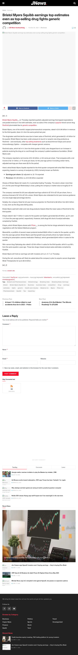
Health (4, 628)
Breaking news (45, 282)
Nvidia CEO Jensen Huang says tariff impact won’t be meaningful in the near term (37, 496)
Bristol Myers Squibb (9, 120)
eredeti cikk (11, 271)
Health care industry (31, 288)
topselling (31, 291)
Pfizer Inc (60, 288)
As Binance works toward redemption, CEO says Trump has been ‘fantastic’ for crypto (39, 480)
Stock (29, 625)
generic (20, 288)
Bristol (5, 285)
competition (52, 285)
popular (58, 122)
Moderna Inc (45, 288)
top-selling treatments (33, 141)
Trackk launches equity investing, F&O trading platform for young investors (27, 558)
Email (5, 359)
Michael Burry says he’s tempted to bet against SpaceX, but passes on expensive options (40, 581)
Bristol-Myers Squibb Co (18, 285)
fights (14, 288)
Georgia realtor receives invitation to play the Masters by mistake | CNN (34, 472)
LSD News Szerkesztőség (17, 28)
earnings (66, 285)
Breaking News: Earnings (60, 282)
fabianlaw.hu (48, 277)
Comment (6, 324)
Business (9, 10)
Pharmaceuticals (8, 291)
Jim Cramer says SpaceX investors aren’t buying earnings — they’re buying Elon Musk (39, 565)
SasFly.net (14, 277)
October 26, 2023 (33, 28)
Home (4, 10)
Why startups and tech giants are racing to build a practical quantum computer (36, 488)
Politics (30, 619)
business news (41, 285)
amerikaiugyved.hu (8, 279)
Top (24, 291)
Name (5, 350)
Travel (55, 619)
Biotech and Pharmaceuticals (16, 282)
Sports (30, 622)
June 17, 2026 (8, 560)
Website (43, 359)
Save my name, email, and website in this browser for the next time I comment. (31, 368)
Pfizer (33, 225)
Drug (59, 285)
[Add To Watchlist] (18, 120)
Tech (29, 628)
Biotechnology (33, 282)
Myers (53, 288)
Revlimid (5, 125)
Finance (5, 625)
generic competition (30, 125)
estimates (6, 288)
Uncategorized (58, 622)
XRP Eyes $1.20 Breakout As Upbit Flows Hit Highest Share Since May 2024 (35, 573)
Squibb (19, 291)
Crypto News (6, 622)
